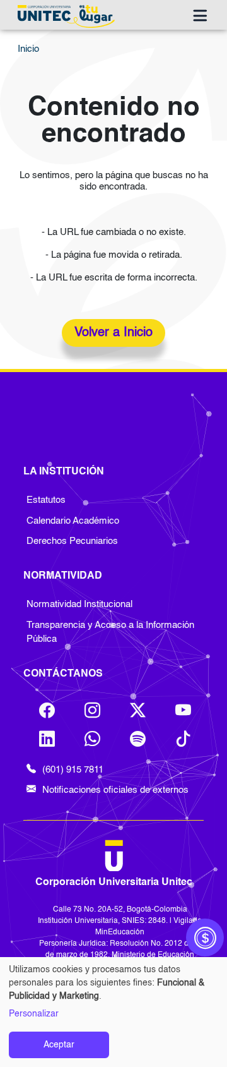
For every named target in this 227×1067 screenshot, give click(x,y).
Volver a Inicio (113, 333)
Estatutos (46, 500)
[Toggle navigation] (199, 16)
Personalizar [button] (34, 1014)
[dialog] (113, 1012)
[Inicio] (69, 16)
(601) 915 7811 (72, 770)
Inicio (28, 49)
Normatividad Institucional (79, 604)
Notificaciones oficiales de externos (115, 790)
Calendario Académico (72, 521)
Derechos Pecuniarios (72, 541)
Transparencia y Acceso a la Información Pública (110, 632)
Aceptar (59, 1044)
